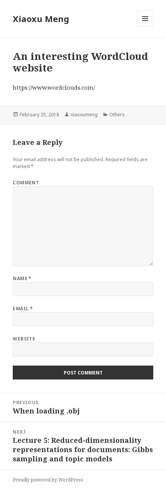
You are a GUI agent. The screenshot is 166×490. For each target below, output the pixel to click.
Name (22, 278)
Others (117, 114)
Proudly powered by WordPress (48, 479)
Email (23, 308)
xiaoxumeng (84, 114)
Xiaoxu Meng (41, 18)
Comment (26, 182)
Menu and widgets (145, 26)
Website (24, 338)
